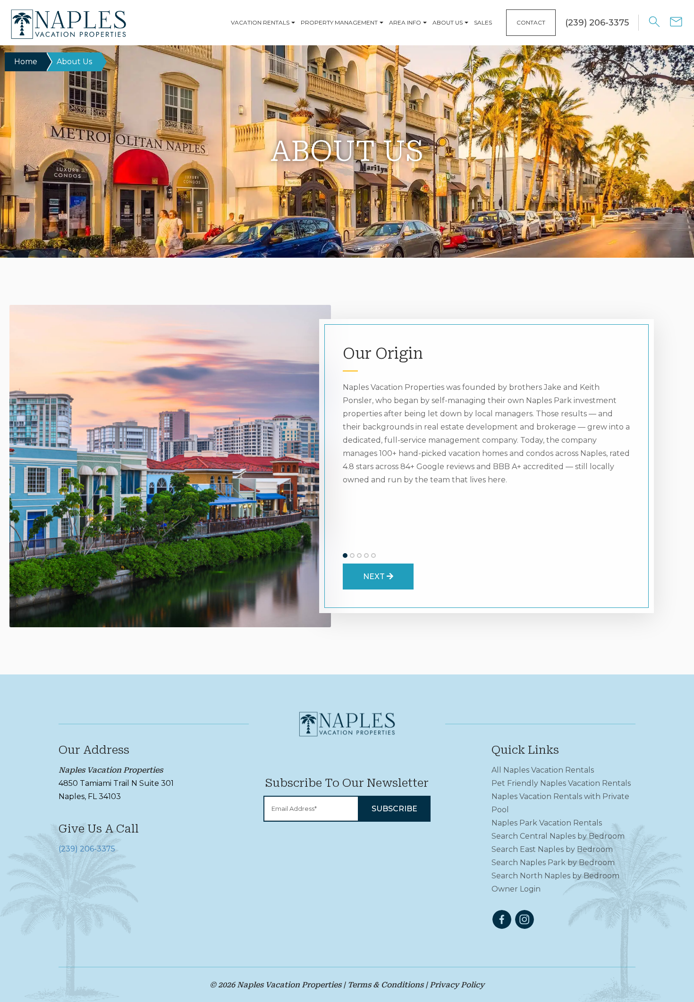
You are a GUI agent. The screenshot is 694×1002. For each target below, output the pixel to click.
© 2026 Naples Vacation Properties (275, 984)
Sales (483, 22)
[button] (345, 555)
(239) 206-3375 (87, 848)
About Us (447, 22)
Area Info (405, 22)
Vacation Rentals (260, 22)
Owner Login (516, 888)
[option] (170, 466)
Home (25, 61)
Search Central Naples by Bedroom (558, 836)
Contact (530, 22)
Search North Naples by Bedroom (555, 875)
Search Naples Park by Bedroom (553, 862)
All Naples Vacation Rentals (542, 770)
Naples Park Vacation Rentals (546, 822)
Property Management (339, 22)
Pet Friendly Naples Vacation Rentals (561, 783)
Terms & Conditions (385, 984)
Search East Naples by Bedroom (552, 849)
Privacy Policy (457, 984)
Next (375, 576)
